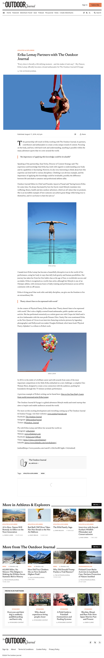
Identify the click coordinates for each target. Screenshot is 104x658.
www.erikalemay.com (32, 434)
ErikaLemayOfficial (33, 437)
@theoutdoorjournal (34, 420)
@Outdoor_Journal (31, 423)
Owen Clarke (8, 535)
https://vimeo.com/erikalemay (34, 440)
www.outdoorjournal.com (57, 414)
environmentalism (85, 566)
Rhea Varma (84, 537)
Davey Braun (34, 535)
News (43, 473)
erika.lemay (30, 431)
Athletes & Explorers (25, 50)
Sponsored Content (17, 622)
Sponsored (16, 609)
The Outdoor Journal (28, 71)
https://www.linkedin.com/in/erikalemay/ (40, 443)
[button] (5, 649)
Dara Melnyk (59, 530)
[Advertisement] (52, 30)
